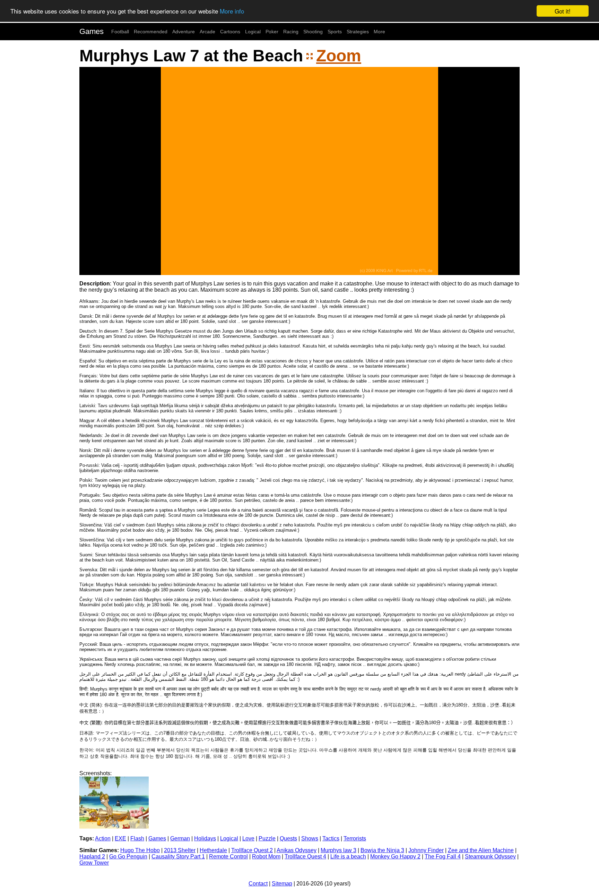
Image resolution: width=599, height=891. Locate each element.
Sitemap (282, 883)
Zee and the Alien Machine (481, 850)
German (180, 838)
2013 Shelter (180, 850)
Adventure (183, 31)
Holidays (205, 838)
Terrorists (355, 838)
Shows (309, 838)
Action (103, 838)
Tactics (330, 838)
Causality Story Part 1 (178, 856)
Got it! (563, 11)
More (379, 31)
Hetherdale (213, 850)
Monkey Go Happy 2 (395, 856)
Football (120, 31)
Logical (253, 31)
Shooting (313, 31)
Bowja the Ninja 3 (382, 850)
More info (232, 11)
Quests (288, 838)
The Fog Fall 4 (443, 856)
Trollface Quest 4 (305, 856)
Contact (258, 883)
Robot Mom (266, 856)
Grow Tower (94, 863)
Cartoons (230, 31)
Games (91, 31)
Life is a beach (348, 856)
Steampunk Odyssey (490, 856)
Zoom (338, 55)
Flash (137, 838)
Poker (272, 31)
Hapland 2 (92, 856)
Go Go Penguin (128, 856)
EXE (120, 838)
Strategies (358, 31)
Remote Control (228, 856)
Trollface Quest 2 (252, 850)
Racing (290, 31)
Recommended (150, 31)
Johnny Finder (426, 850)
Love (248, 838)
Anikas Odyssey (296, 850)
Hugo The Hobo (140, 850)
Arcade (207, 31)
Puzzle (267, 838)
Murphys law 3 (338, 850)
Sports (335, 31)
